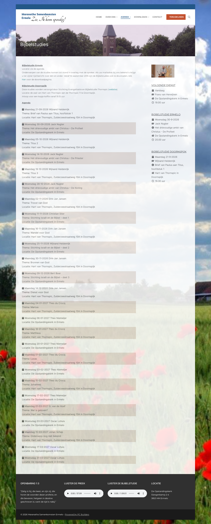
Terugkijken (176, 17)
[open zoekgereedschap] (189, 17)
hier (24, 79)
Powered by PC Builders (77, 514)
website (113, 89)
